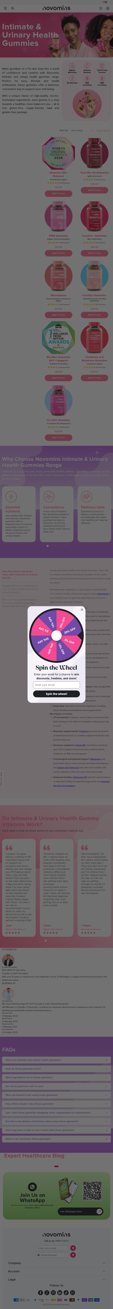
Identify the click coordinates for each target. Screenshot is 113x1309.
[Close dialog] (82, 609)
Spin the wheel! (56, 694)
